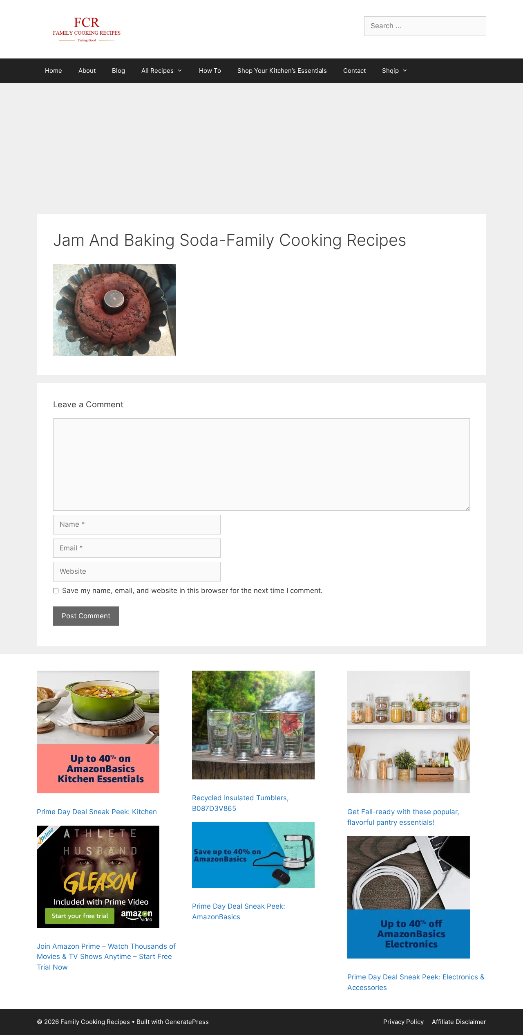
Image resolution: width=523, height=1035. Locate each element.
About (87, 70)
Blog (118, 70)
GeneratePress (187, 1022)
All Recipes (157, 70)
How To (210, 70)
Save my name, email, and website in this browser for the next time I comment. (192, 590)
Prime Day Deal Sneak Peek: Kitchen (97, 812)
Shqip (390, 70)
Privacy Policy (403, 1022)
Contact (354, 70)
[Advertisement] (261, 144)
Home (53, 70)
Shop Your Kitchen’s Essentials (282, 70)
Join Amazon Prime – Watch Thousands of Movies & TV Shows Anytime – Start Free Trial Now (106, 956)
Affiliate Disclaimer (459, 1022)
